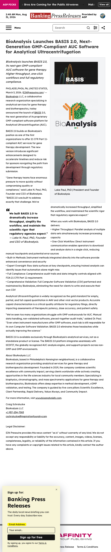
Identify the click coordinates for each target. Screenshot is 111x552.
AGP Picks (9, 4)
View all (104, 4)
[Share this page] (103, 28)
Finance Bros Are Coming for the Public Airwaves (45, 4)
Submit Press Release (62, 546)
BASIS (37, 112)
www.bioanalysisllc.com (48, 398)
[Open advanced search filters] (95, 27)
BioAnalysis (12, 96)
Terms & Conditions (87, 546)
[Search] (88, 27)
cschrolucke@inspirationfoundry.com (26, 416)
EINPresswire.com (33, 92)
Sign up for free (31, 537)
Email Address (17, 524)
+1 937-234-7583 (15, 412)
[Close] (56, 489)
